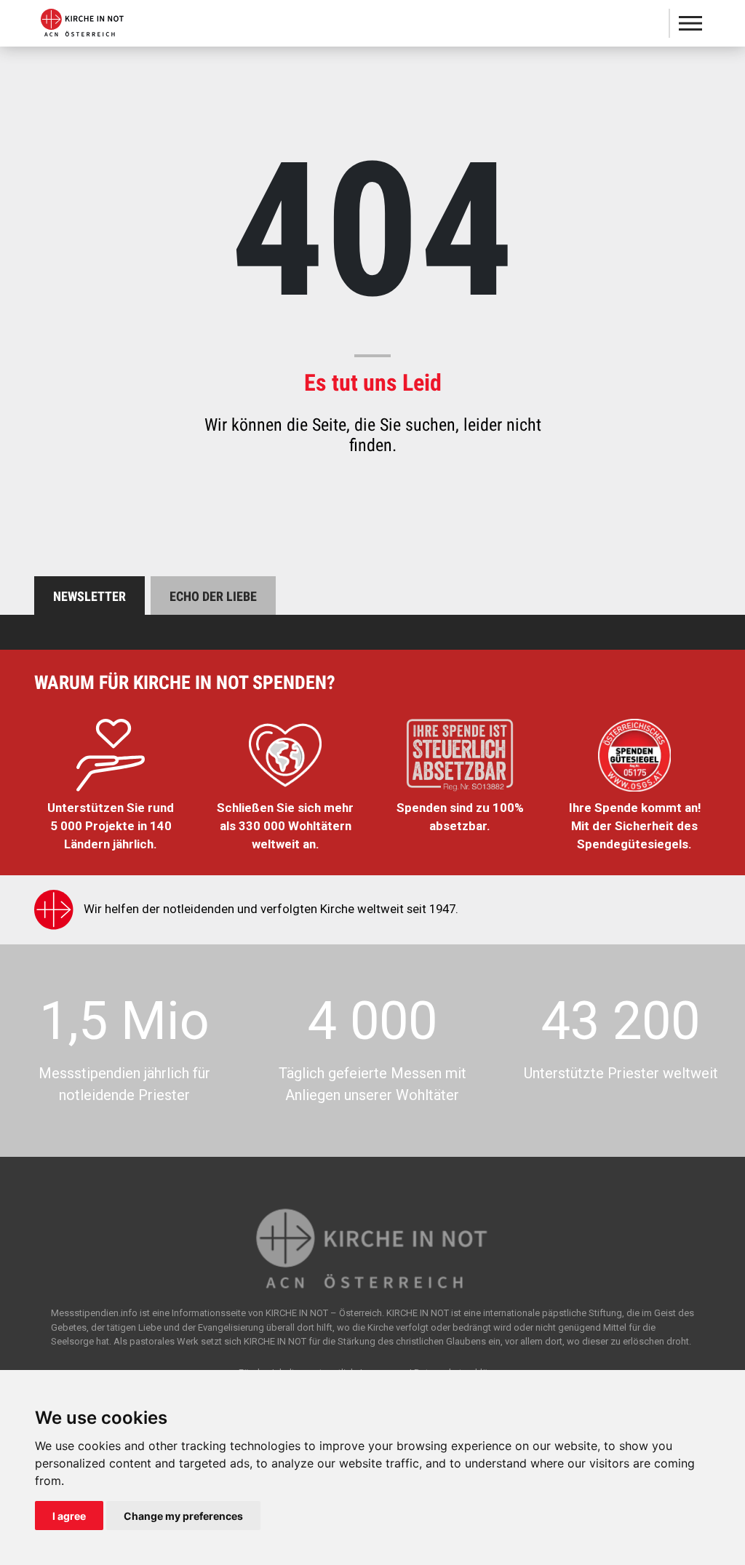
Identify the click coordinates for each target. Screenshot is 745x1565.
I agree (69, 1516)
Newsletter (89, 596)
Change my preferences (183, 1516)
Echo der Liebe (213, 596)
